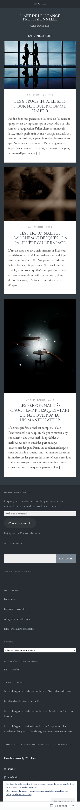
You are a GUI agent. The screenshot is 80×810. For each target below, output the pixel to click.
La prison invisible (14, 609)
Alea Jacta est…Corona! (17, 619)
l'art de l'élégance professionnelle (22, 691)
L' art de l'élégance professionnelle (40, 18)
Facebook (13, 777)
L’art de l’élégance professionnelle (19, 571)
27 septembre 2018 (40, 400)
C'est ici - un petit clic (20, 523)
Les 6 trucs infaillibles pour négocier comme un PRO (40, 106)
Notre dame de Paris (59, 691)
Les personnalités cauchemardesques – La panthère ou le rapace (40, 238)
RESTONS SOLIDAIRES (19, 629)
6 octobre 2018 (40, 227)
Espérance (10, 599)
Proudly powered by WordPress (20, 758)
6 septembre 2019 (40, 95)
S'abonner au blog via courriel (17, 492)
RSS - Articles (11, 669)
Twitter (11, 768)
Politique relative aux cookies (18, 794)
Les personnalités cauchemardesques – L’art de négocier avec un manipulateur (40, 413)
